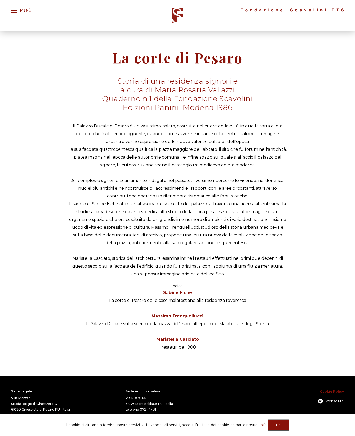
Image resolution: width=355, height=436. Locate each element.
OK (278, 425)
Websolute (334, 401)
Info (263, 425)
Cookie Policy (332, 391)
